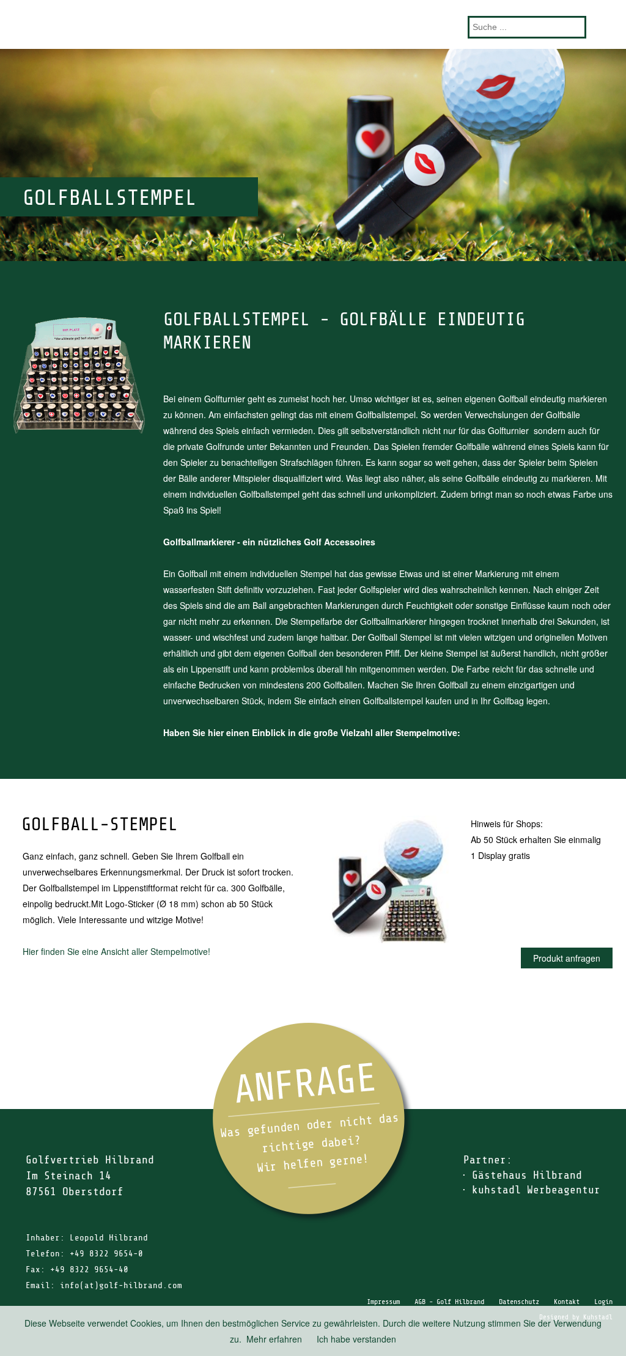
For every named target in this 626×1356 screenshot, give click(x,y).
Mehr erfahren (274, 1339)
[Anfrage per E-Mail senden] (313, 1122)
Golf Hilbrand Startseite (313, 24)
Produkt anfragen (566, 958)
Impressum (383, 1301)
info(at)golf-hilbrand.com (121, 1285)
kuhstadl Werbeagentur (536, 1190)
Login (603, 1301)
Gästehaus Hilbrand (527, 1175)
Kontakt (567, 1301)
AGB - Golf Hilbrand (449, 1301)
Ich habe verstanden (356, 1339)
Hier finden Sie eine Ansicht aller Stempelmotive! (116, 951)
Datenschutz (519, 1301)
